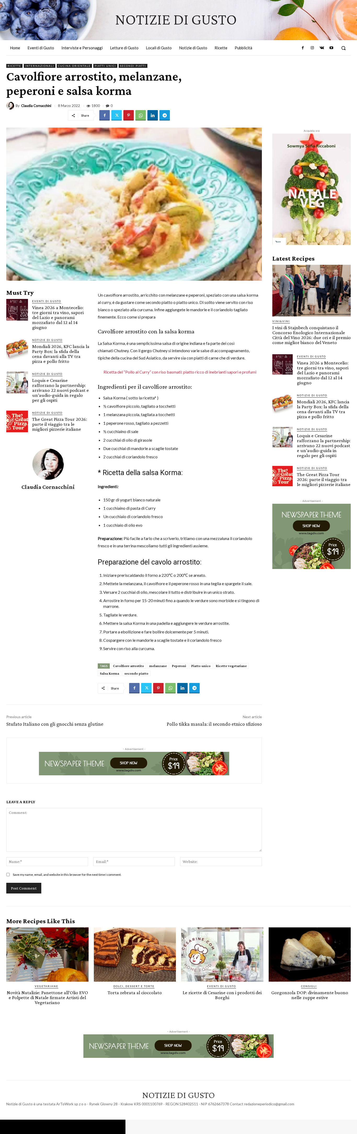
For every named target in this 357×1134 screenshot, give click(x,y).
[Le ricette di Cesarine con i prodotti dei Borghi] (222, 954)
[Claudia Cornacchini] (11, 106)
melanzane (158, 666)
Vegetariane (46, 986)
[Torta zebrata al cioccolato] (135, 954)
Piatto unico (201, 666)
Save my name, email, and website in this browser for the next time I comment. (67, 875)
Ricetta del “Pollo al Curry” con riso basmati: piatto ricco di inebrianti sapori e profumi (179, 371)
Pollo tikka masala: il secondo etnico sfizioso (214, 724)
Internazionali (39, 65)
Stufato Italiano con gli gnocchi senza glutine (54, 724)
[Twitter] (116, 115)
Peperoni (179, 666)
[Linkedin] (152, 115)
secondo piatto (136, 673)
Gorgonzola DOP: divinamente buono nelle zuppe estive (309, 995)
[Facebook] (303, 48)
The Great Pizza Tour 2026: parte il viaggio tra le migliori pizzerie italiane (59, 424)
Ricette (14, 65)
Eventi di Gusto (46, 301)
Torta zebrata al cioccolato (135, 992)
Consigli (309, 986)
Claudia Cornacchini (36, 105)
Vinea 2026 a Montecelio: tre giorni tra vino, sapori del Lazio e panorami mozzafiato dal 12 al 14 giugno (58, 317)
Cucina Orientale (74, 65)
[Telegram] (164, 115)
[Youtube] (331, 48)
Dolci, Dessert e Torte (133, 986)
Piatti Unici (105, 65)
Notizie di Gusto (47, 339)
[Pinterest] (128, 115)
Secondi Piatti (133, 65)
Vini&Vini (281, 321)
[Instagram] (312, 48)
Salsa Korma (109, 673)
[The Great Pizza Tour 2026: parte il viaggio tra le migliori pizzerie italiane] (17, 421)
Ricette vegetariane (231, 666)
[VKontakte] (321, 48)
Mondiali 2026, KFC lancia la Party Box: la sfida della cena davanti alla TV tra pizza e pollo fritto (60, 354)
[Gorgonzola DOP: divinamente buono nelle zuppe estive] (310, 954)
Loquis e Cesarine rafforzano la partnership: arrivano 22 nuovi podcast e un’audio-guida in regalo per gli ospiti (60, 390)
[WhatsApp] (140, 115)
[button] (343, 48)
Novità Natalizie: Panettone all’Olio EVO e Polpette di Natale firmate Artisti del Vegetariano (47, 997)
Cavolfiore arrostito (128, 666)
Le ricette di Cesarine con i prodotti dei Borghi (222, 995)
